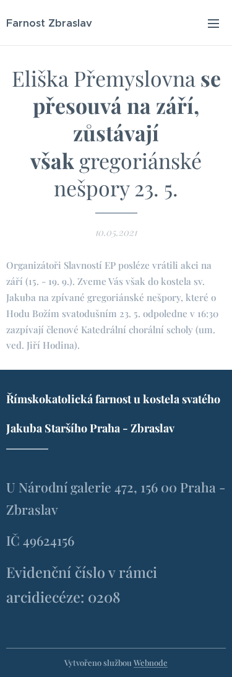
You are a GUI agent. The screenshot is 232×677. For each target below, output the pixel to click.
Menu (213, 23)
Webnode (151, 662)
